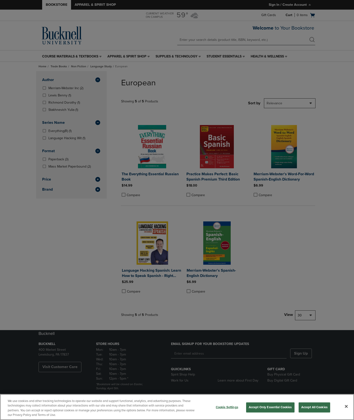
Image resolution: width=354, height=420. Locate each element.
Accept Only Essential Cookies (270, 407)
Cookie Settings (227, 407)
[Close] (346, 406)
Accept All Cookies (314, 407)
